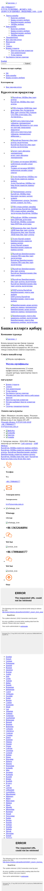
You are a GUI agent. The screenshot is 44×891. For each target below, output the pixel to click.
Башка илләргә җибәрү (20, 20)
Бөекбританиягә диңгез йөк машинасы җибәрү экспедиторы (24, 321)
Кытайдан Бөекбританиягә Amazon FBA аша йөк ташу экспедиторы (22, 262)
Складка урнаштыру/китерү (17, 406)
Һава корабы (11, 26)
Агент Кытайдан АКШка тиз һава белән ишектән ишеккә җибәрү (23, 185)
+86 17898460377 (8, 424)
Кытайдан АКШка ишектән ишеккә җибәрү (19, 448)
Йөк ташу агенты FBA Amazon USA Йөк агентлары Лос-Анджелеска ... (23, 114)
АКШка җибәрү (17, 24)
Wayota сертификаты (17, 364)
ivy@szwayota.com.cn (9, 426)
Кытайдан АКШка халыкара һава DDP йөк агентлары (23, 223)
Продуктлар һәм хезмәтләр (22, 50)
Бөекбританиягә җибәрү (21, 22)
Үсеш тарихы (16, 55)
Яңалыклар (10, 42)
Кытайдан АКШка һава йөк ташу (15, 456)
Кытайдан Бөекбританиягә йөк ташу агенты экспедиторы (24, 285)
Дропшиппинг (12, 37)
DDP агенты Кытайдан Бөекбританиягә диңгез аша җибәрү (22, 299)
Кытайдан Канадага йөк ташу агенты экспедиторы (23, 146)
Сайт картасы (26, 443)
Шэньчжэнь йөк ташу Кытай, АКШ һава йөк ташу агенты (23, 233)
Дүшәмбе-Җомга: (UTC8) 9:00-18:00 (16, 422)
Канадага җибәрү (18, 18)
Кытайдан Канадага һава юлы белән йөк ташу (19, 457)
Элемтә (9, 46)
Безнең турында (12, 48)
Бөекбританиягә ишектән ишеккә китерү (18, 454)
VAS (8, 44)
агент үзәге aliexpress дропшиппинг (19, 156)
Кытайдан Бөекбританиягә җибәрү (22, 452)
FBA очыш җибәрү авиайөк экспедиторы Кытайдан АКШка (24, 212)
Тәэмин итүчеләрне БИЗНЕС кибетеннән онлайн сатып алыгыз (23, 170)
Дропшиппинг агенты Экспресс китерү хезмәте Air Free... (24, 201)
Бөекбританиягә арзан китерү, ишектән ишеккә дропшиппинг (24, 310)
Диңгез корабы (12, 16)
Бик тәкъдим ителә (14, 40)
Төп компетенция (18, 53)
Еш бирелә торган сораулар (17, 57)
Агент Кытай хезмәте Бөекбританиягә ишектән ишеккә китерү (21, 247)
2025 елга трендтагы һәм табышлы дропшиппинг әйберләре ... (21, 134)
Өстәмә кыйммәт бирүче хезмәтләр (20, 402)
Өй (7, 73)
